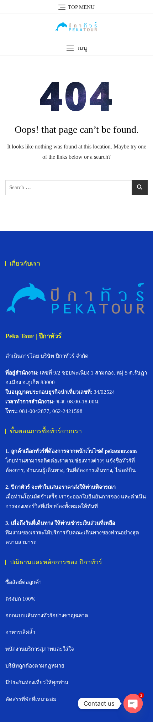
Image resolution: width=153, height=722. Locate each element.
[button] (76, 48)
